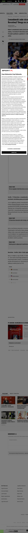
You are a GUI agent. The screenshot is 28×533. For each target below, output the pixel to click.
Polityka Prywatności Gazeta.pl (8, 114)
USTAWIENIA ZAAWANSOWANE (14, 148)
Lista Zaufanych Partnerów (10, 144)
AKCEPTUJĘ (14, 152)
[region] (14, 112)
